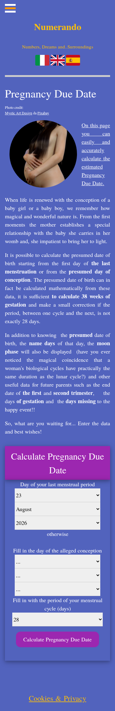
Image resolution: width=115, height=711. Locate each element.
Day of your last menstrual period (57, 484)
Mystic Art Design (18, 112)
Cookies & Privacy (57, 698)
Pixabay (43, 112)
